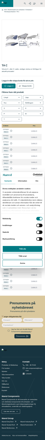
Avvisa (22, 263)
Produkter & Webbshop (10, 365)
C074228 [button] (6, 273)
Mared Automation (26, 425)
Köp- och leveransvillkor (19, 435)
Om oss (4, 381)
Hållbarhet (5, 384)
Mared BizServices (8, 428)
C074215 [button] (6, 160)
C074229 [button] (6, 279)
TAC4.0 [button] (6, 169)
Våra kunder (6, 378)
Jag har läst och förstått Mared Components (21, 330)
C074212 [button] (6, 142)
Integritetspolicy (33, 435)
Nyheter (4, 371)
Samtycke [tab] (8, 181)
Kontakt (4, 390)
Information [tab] (22, 181)
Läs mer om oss (9, 411)
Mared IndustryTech (27, 422)
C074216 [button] (6, 167)
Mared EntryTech (8, 422)
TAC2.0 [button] (6, 144)
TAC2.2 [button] (6, 157)
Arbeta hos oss (6, 435)
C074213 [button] (6, 148)
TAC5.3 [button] (6, 269)
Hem (5, 9)
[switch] (39, 225)
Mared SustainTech (8, 425)
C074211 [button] (6, 135)
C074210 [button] (6, 129)
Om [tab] (36, 181)
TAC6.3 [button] (6, 282)
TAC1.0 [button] (6, 132)
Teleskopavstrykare (10, 11)
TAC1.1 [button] (6, 138)
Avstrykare (29, 9)
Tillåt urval (23, 256)
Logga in (34, 131)
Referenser (6, 387)
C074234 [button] (6, 286)
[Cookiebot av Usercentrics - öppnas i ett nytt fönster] (32, 175)
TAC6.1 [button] (6, 288)
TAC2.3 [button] (6, 163)
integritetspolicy (26, 331)
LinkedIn (29, 374)
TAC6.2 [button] (6, 276)
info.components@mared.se (34, 369)
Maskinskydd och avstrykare (16, 9)
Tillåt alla (22, 249)
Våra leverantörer (8, 374)
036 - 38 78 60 (31, 365)
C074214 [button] (6, 154)
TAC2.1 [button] (6, 150)
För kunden (6, 368)
